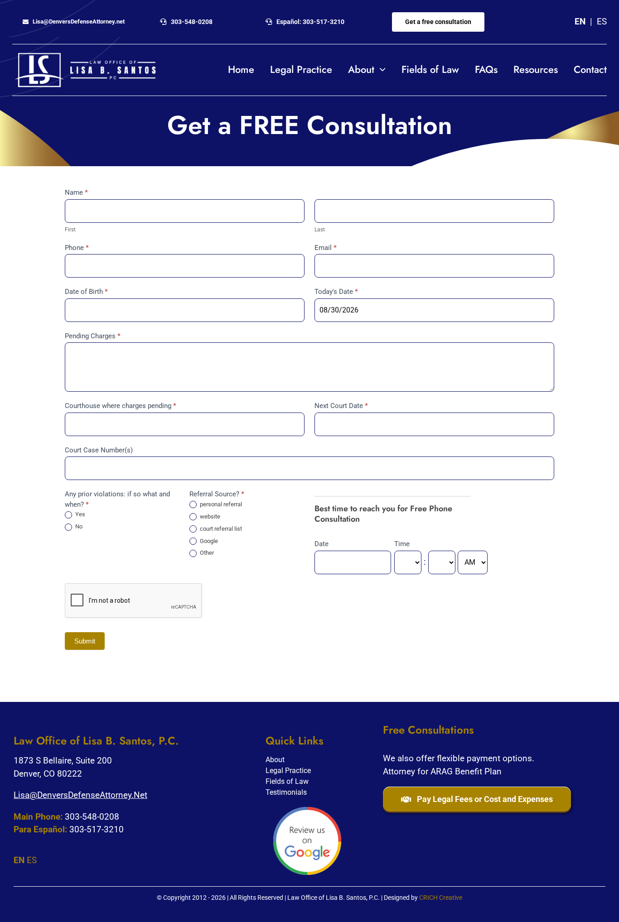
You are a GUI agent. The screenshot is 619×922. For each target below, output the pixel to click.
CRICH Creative (440, 897)
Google (208, 541)
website (209, 516)
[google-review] (307, 811)
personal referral (220, 504)
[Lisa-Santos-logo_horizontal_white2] (85, 55)
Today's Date (336, 292)
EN (580, 21)
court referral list (220, 528)
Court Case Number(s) (99, 450)
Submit (84, 641)
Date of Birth (86, 292)
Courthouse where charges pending (120, 406)
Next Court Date (341, 406)
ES (602, 21)
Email (325, 248)
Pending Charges (93, 336)
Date (321, 544)
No (78, 526)
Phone (77, 248)
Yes (79, 514)
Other (206, 552)
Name (76, 192)
